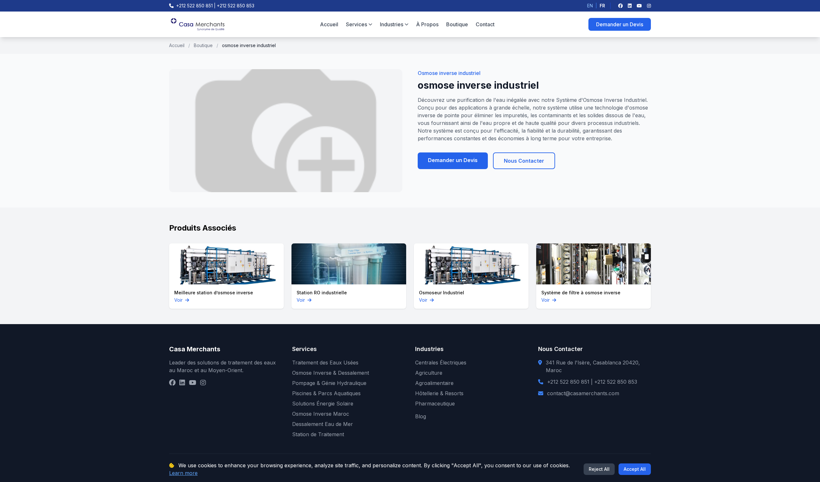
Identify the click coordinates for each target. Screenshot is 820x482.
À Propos (427, 24)
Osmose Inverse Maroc (320, 414)
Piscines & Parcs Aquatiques (326, 393)
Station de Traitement (318, 434)
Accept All (635, 469)
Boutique (457, 24)
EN (590, 5)
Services (356, 24)
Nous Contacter (524, 161)
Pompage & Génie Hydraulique (329, 383)
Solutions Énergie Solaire (322, 403)
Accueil (329, 24)
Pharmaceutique (435, 403)
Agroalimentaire (434, 383)
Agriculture (428, 373)
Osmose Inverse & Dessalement (330, 373)
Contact (485, 24)
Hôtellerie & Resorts (439, 393)
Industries (391, 24)
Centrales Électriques (440, 362)
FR (602, 5)
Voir (179, 300)
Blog (420, 416)
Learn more (183, 473)
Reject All (599, 469)
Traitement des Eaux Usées (325, 362)
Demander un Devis (619, 24)
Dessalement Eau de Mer (322, 424)
